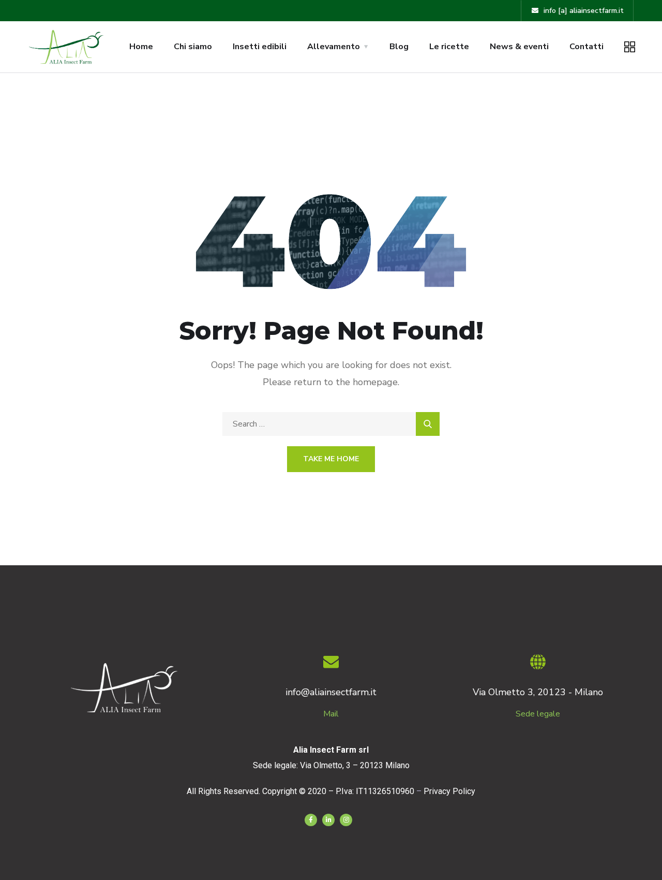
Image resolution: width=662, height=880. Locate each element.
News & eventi (519, 46)
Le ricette (449, 46)
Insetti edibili (260, 46)
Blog (399, 46)
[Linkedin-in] (328, 820)
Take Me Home (331, 459)
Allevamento (333, 46)
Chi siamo (193, 46)
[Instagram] (346, 820)
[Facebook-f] (311, 820)
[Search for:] (331, 424)
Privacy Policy (449, 791)
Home (141, 46)
